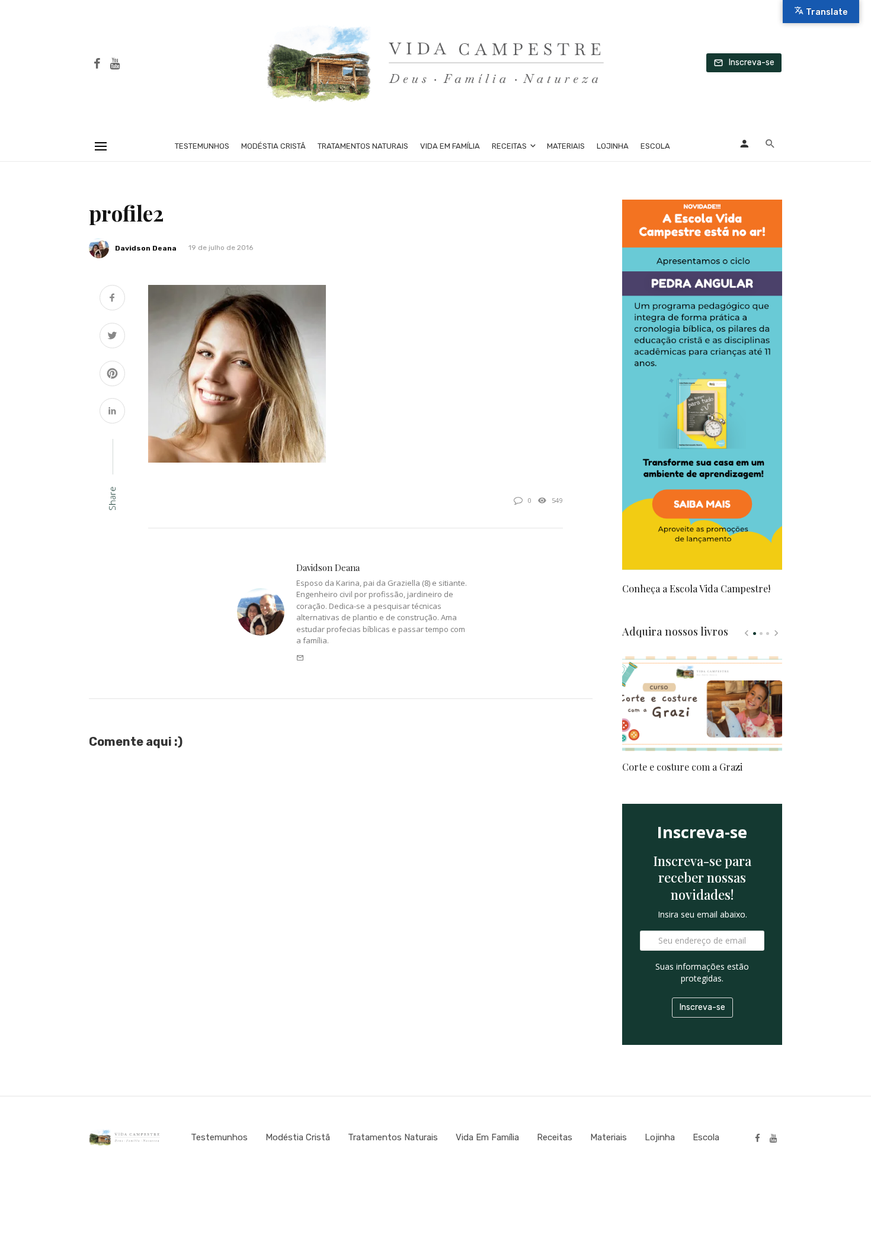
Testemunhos (202, 146)
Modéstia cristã (273, 146)
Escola (655, 146)
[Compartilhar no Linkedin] (112, 412)
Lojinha (613, 146)
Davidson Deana (146, 248)
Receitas (509, 146)
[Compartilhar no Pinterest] (112, 375)
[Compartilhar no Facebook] (112, 299)
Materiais (566, 146)
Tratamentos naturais (363, 146)
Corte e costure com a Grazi (682, 767)
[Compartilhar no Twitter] (112, 337)
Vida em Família (450, 146)
